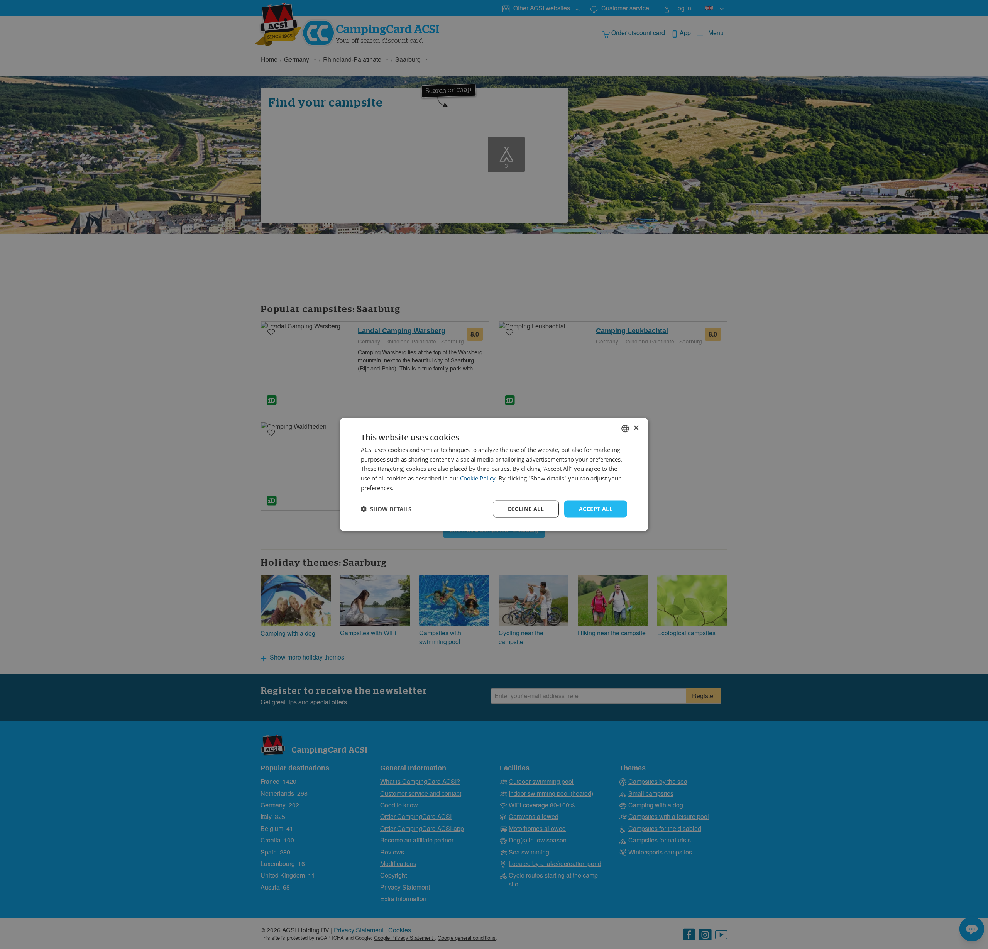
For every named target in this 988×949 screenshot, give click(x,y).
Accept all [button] (595, 508)
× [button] (636, 428)
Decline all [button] (526, 508)
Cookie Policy (478, 478)
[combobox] (625, 428)
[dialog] (494, 474)
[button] (386, 509)
